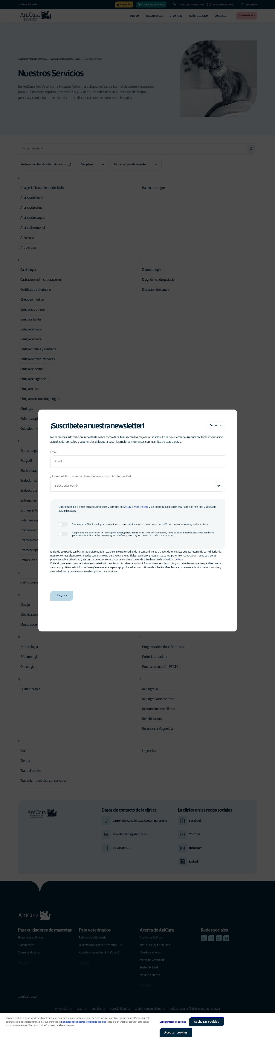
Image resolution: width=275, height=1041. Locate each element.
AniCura (127, 507)
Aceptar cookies (176, 1032)
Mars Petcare (141, 507)
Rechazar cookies (206, 1021)
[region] (137, 1027)
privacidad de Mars (173, 559)
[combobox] (137, 486)
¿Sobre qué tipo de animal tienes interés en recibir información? (90, 476)
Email (53, 452)
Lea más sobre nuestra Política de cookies (83, 1022)
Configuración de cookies (173, 1022)
